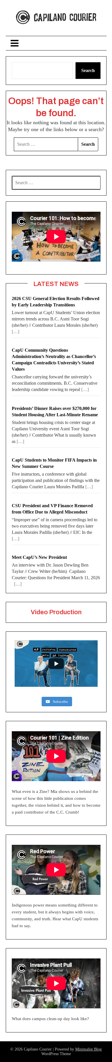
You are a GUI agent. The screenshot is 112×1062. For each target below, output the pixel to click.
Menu (56, 43)
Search (88, 70)
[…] (15, 331)
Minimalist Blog (88, 1049)
